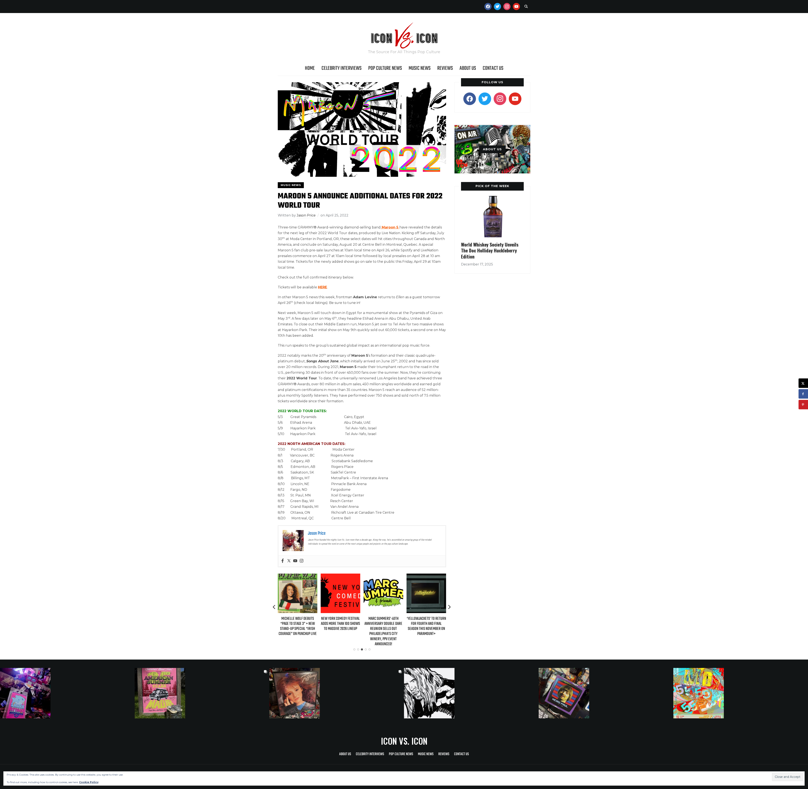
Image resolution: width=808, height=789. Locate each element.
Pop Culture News (385, 68)
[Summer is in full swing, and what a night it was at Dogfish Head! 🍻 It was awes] (202, 693)
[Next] (449, 607)
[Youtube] (295, 561)
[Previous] (274, 607)
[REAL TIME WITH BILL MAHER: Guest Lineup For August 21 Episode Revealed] (445, 576)
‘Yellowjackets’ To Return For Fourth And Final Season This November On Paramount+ (402, 626)
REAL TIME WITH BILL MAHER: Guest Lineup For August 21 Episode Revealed (445, 623)
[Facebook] (282, 561)
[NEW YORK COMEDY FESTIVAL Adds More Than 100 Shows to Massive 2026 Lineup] (317, 576)
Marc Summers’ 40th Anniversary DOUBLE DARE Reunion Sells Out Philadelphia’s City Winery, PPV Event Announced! (360, 631)
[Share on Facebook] (803, 394)
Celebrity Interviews (341, 68)
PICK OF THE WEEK (492, 186)
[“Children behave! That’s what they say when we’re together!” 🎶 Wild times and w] (336, 693)
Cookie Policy (88, 782)
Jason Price (306, 215)
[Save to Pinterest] (803, 404)
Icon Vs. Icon (404, 741)
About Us (468, 68)
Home (310, 68)
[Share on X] (803, 383)
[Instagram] (301, 561)
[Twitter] (289, 561)
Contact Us (493, 68)
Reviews (445, 68)
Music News (420, 68)
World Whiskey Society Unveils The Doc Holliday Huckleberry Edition (489, 250)
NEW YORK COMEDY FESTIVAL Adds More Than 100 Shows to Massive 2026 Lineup (316, 623)
